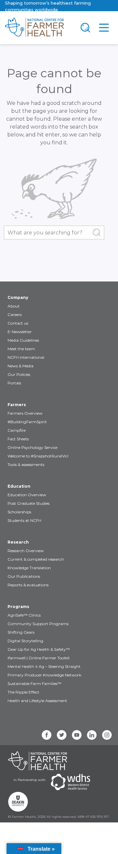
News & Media (20, 365)
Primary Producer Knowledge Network (44, 674)
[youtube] (77, 735)
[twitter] (62, 735)
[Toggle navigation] (85, 27)
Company (18, 297)
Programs (18, 606)
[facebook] (46, 735)
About (14, 306)
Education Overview (27, 494)
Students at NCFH (24, 520)
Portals (14, 382)
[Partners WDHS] (70, 782)
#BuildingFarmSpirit (27, 421)
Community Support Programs (38, 623)
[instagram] (107, 735)
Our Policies (19, 374)
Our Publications (24, 576)
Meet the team (21, 348)
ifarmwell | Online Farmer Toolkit (39, 657)
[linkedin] (92, 735)
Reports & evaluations (28, 584)
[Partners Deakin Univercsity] (18, 802)
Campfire (17, 430)
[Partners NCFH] (37, 761)
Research (18, 542)
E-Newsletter (20, 331)
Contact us (18, 323)
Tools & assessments (26, 464)
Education (19, 486)
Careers (15, 314)
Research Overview (26, 550)
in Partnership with (29, 780)
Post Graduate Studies (28, 503)
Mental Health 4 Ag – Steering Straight (44, 666)
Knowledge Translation (29, 567)
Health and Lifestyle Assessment (37, 700)
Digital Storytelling (25, 640)
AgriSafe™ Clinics (24, 615)
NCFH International (26, 357)
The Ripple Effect (23, 692)
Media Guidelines (23, 340)
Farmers (17, 404)
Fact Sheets (18, 438)
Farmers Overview (25, 413)
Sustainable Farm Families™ (34, 683)
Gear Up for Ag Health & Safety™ (39, 649)
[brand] (38, 27)
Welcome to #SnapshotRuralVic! (38, 455)
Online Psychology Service (32, 447)
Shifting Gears (21, 632)
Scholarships (19, 511)
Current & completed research (36, 559)
